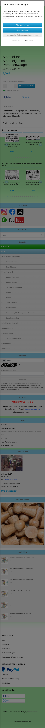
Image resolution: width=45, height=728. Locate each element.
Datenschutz (29, 41)
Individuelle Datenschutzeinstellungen (22, 35)
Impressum (16, 41)
